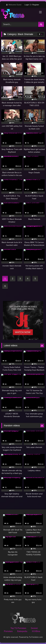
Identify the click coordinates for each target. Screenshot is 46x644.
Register (35, 5)
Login (27, 5)
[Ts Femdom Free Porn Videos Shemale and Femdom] (18, 14)
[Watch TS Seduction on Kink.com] (23, 339)
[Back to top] (38, 636)
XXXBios (36, 631)
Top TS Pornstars (18, 628)
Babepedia (22, 631)
